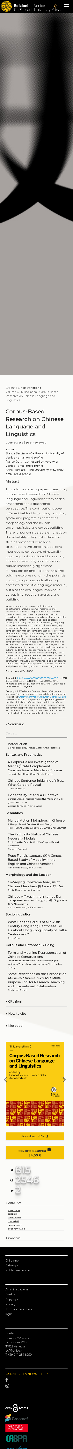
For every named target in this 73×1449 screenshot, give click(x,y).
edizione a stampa (34, 1152)
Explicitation (32, 628)
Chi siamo (12, 1260)
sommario (14, 1210)
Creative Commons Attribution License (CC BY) (42, 697)
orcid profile (34, 457)
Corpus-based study (37, 647)
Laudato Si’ (25, 611)
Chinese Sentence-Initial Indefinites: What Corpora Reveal (36, 783)
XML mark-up (34, 620)
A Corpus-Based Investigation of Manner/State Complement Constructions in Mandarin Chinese (35, 766)
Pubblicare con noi (18, 1270)
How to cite (16, 1013)
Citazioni (14, 1001)
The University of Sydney (45, 470)
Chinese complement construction (43, 614)
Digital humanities (41, 611)
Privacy (10, 1304)
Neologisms (43, 633)
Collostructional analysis (18, 609)
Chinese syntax (35, 642)
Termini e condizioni (18, 1309)
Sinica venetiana (29, 388)
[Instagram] (36, 1386)
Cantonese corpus (26, 606)
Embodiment (12, 617)
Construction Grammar (51, 666)
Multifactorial (12, 633)
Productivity (12, 611)
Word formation (45, 663)
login (8, 1314)
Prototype (59, 631)
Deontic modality (37, 650)
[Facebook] (36, 1380)
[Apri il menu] (66, 6)
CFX (23, 671)
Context (22, 620)
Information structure (16, 652)
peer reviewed (36, 442)
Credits (10, 1294)
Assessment (19, 647)
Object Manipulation (51, 636)
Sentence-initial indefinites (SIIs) (41, 655)
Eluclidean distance (56, 661)
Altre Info (13, 1203)
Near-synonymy (28, 617)
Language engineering (51, 628)
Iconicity (52, 650)
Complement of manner (27, 636)
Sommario (15, 724)
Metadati (14, 1025)
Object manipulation (16, 639)
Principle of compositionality (21, 663)
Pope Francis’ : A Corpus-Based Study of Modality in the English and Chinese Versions (35, 860)
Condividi (13, 1238)
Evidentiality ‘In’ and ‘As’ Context (33, 795)
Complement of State (42, 631)
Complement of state (16, 642)
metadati (13, 1221)
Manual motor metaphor (43, 609)
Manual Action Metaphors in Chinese (36, 820)
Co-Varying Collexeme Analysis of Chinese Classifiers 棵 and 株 (35, 884)
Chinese (45, 625)
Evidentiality (21, 650)
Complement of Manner (18, 631)
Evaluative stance (45, 606)
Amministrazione (16, 1289)
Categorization (28, 633)
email (21, 457)
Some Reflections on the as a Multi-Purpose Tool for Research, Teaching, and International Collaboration (36, 980)
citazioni (13, 1213)
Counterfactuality (51, 639)
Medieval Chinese (47, 617)
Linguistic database (27, 658)
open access (14, 442)
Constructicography (47, 652)
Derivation (53, 647)
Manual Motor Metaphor (32, 661)
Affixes (32, 652)
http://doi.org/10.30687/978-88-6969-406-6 (37, 678)
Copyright (12, 1299)
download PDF (35, 1136)
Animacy (50, 644)
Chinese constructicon (33, 644)
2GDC (30, 671)
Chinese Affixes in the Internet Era (34, 896)
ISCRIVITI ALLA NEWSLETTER (26, 1374)
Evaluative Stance (37, 622)
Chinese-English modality (27, 625)
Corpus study (34, 639)
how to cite (14, 1217)
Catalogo (11, 1265)
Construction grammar (26, 666)
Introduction (17, 744)
